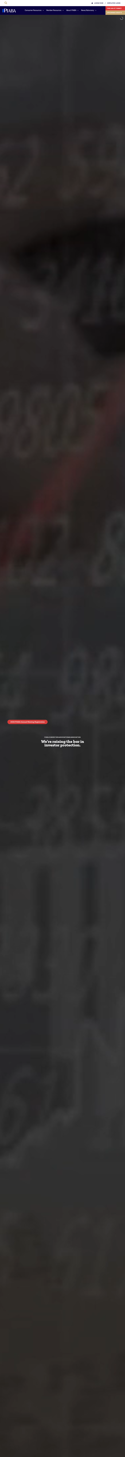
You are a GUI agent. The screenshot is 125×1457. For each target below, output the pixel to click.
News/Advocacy (87, 10)
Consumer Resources (33, 10)
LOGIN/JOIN (98, 3)
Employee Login (113, 3)
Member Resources (53, 10)
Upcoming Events (114, 12)
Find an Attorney (114, 8)
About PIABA (71, 10)
